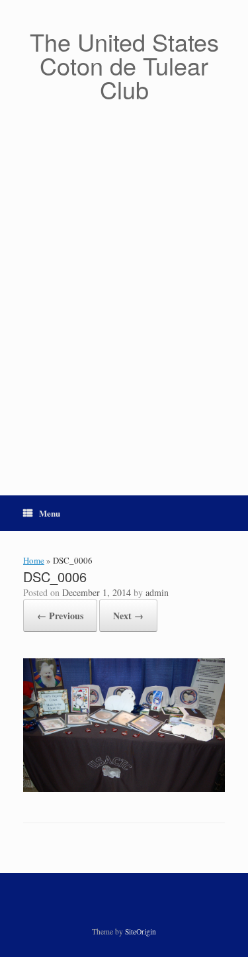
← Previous (60, 616)
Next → (128, 616)
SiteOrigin (140, 931)
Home (33, 560)
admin (157, 592)
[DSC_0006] (124, 789)
